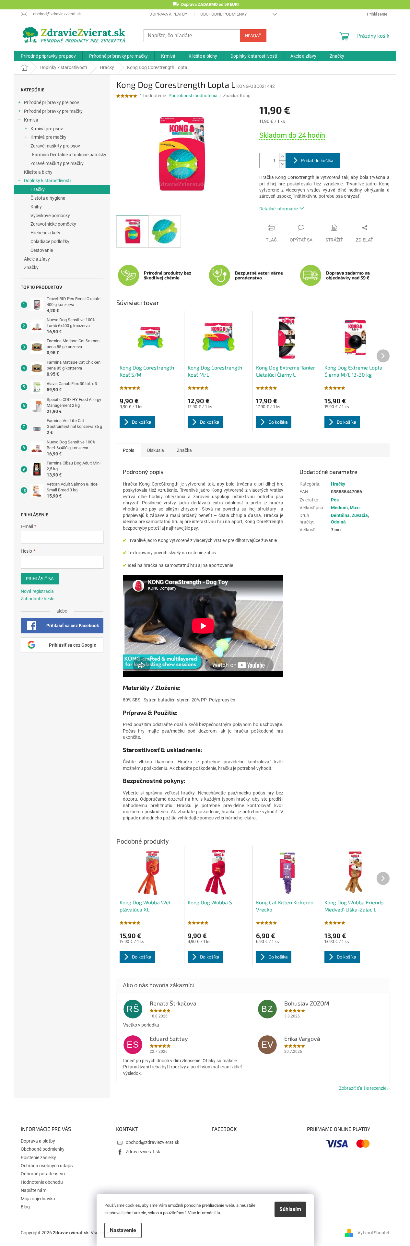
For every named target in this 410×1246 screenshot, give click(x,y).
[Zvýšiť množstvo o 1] (282, 156)
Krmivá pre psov (46, 128)
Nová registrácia (37, 591)
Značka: (237, 95)
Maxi (355, 507)
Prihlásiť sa (40, 578)
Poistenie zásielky (38, 1157)
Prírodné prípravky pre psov (51, 102)
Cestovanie (41, 250)
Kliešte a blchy (38, 172)
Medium (339, 507)
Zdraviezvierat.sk (143, 1151)
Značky (31, 267)
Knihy (36, 206)
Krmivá (31, 120)
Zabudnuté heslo (37, 598)
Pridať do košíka (317, 160)
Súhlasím (290, 1209)
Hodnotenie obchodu (42, 1182)
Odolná (338, 521)
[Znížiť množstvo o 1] (282, 164)
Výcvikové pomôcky (50, 215)
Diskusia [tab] (155, 450)
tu (218, 1212)
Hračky (37, 189)
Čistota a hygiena (47, 198)
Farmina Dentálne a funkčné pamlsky (69, 154)
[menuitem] (48, 56)
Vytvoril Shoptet (373, 1232)
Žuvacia (360, 515)
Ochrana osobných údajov (47, 1165)
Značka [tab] (184, 450)
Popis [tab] (128, 450)
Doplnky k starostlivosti (47, 180)
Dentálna (340, 515)
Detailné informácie (278, 208)
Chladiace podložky (49, 241)
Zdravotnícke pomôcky (53, 224)
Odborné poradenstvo (43, 1173)
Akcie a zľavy (37, 259)
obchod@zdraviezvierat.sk (152, 1142)
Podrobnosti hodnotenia (193, 95)
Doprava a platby (168, 14)
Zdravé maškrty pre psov (55, 145)
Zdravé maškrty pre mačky (57, 163)
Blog (25, 1206)
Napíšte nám (33, 1190)
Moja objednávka (38, 1198)
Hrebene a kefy (45, 232)
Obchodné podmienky (223, 14)
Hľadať (253, 35)
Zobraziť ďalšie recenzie (362, 1088)
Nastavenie (123, 1230)
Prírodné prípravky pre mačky (53, 111)
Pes (335, 499)
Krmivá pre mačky (48, 137)
